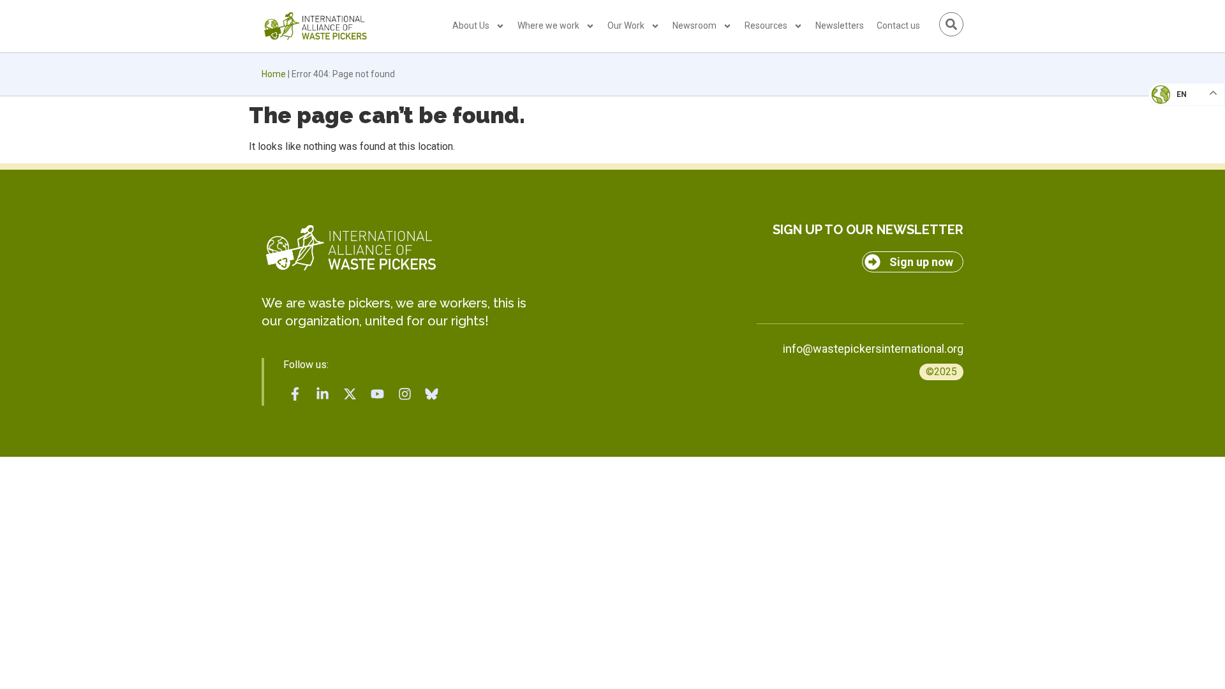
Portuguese (1183, 156)
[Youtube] (377, 394)
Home (274, 74)
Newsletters (839, 25)
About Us (470, 25)
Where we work (548, 25)
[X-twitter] (350, 394)
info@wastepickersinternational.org (873, 348)
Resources (766, 25)
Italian (1173, 131)
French (1173, 105)
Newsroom (694, 25)
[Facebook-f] (295, 394)
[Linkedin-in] (323, 394)
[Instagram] (404, 394)
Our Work (625, 25)
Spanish (1174, 182)
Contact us (898, 25)
